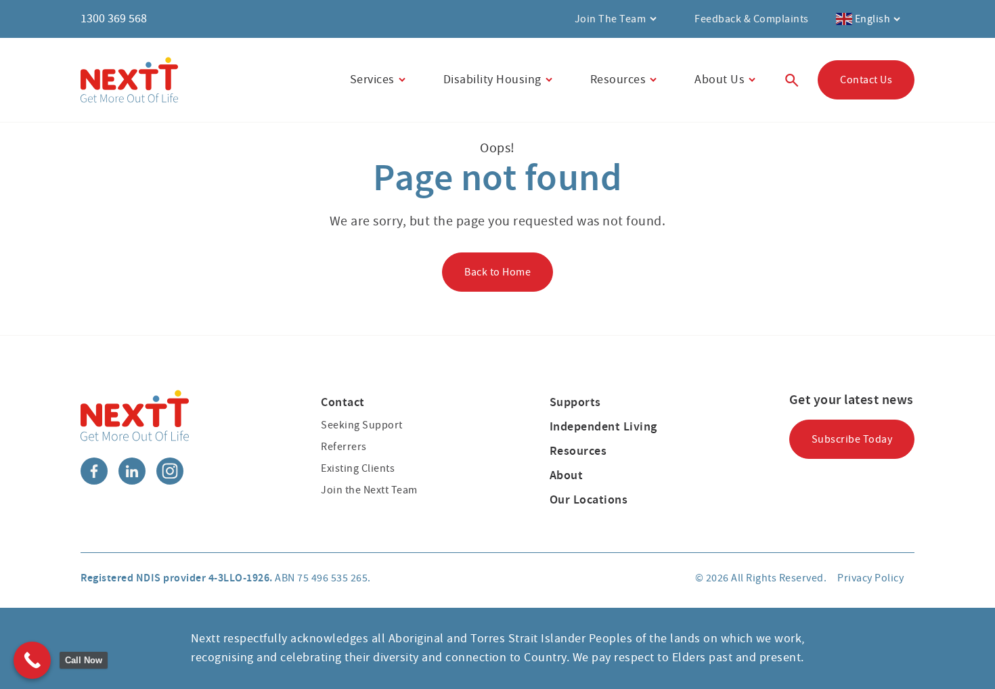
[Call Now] (32, 660)
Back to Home (497, 272)
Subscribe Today (852, 439)
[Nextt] (129, 80)
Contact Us (866, 80)
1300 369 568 (114, 18)
